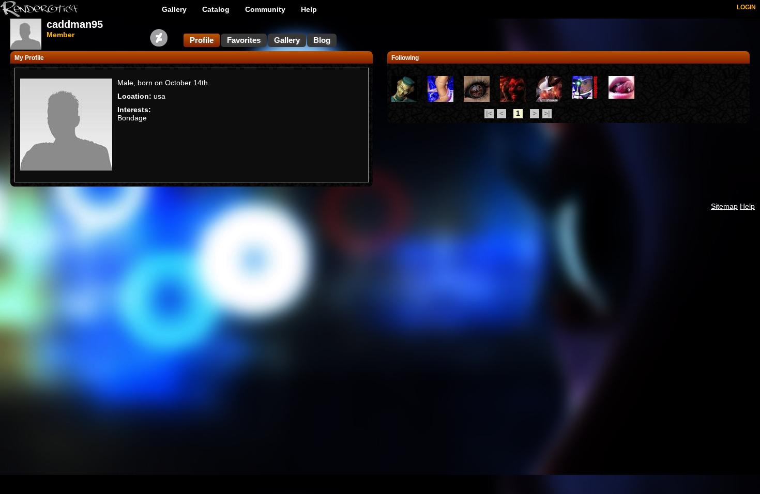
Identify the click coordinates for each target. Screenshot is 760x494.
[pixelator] (585, 96)
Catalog (216, 9)
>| (547, 113)
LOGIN (746, 7)
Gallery (174, 9)
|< (489, 113)
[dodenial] (621, 96)
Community (265, 9)
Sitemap (724, 206)
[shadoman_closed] (549, 99)
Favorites (244, 40)
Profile (202, 40)
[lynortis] (477, 99)
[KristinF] (440, 99)
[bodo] (404, 99)
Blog (321, 40)
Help (309, 9)
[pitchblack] (513, 99)
